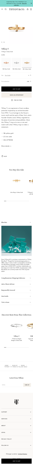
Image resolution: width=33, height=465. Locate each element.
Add (28, 81)
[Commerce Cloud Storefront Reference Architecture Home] (16, 402)
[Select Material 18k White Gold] (16, 62)
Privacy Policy (6, 439)
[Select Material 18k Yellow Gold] (27, 63)
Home (7, 365)
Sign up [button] (27, 385)
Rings (23, 365)
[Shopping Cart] (31, 9)
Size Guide (7, 75)
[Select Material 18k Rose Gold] (6, 62)
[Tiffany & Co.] (16, 9)
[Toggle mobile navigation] (2, 9)
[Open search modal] (6, 9)
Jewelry (15, 365)
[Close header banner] (31, 3)
